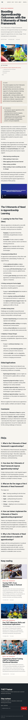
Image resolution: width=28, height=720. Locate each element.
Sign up (24, 708)
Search (25, 2)
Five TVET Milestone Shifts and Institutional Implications (14, 623)
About (20, 2)
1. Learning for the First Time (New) (9, 69)
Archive (9, 2)
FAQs (3, 74)
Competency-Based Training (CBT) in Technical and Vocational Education (13, 660)
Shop (13, 2)
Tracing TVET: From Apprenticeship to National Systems (12, 585)
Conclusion (5, 72)
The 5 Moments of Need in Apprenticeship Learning (11, 67)
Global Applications (6, 71)
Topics (16, 2)
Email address (4, 705)
